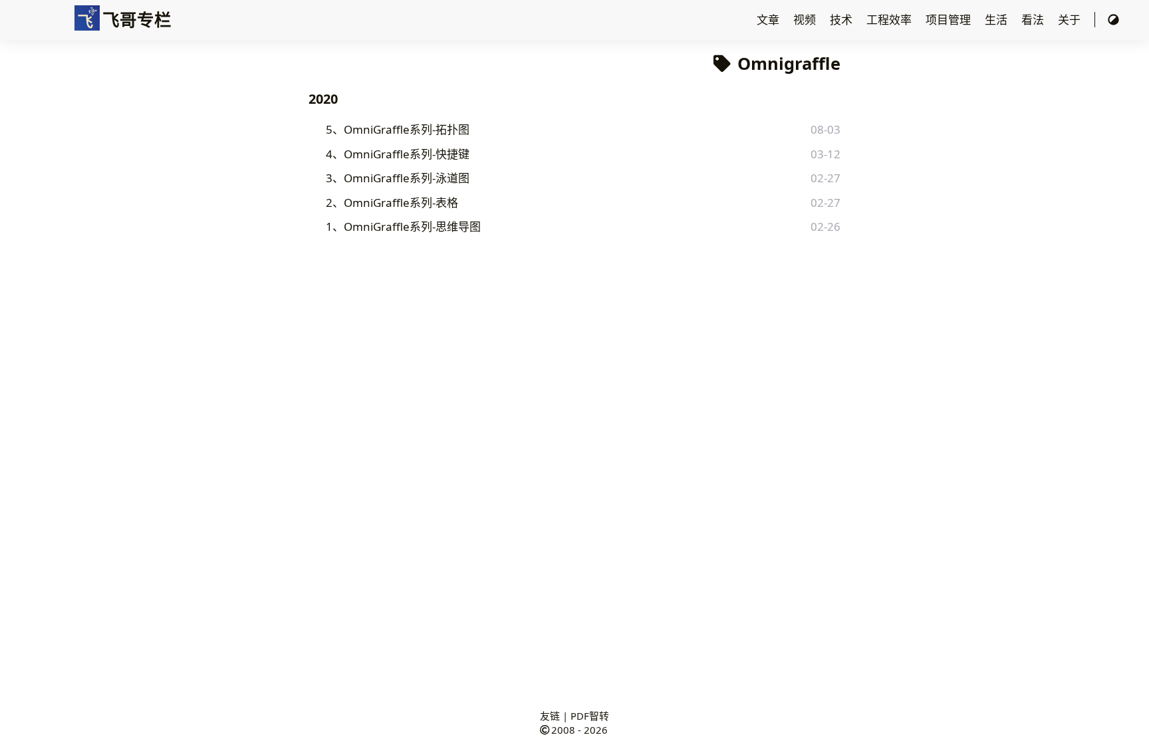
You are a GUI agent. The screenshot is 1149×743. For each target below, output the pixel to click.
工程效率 (890, 19)
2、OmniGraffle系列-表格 (392, 202)
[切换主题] (1113, 19)
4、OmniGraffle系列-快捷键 (397, 154)
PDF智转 (590, 715)
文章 (769, 19)
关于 (1070, 19)
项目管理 (949, 19)
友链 (550, 715)
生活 (997, 19)
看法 (1034, 19)
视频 (806, 19)
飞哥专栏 (137, 19)
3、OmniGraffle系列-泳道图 (397, 178)
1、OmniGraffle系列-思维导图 (403, 226)
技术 (842, 19)
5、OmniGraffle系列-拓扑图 (397, 129)
